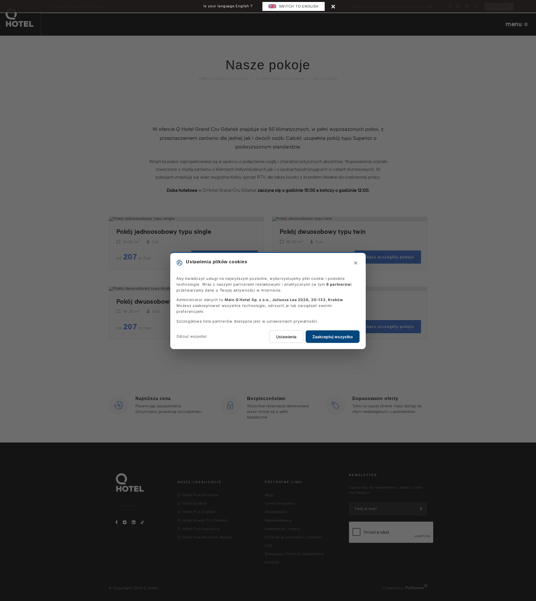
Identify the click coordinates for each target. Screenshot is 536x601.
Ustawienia (286, 336)
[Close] (333, 6)
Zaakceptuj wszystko (332, 336)
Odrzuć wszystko (191, 336)
